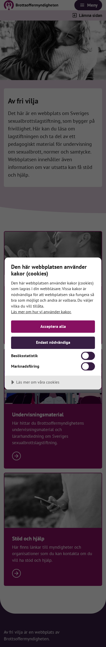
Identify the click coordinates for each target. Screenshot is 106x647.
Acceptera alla (53, 326)
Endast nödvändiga (53, 342)
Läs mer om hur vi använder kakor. (41, 311)
